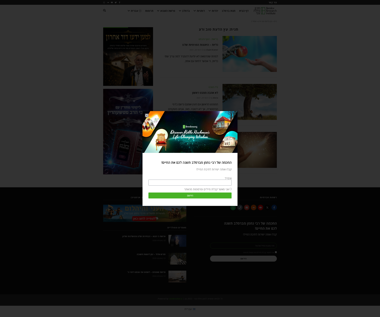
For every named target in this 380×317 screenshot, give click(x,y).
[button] (146, 115)
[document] (190, 158)
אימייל (228, 178)
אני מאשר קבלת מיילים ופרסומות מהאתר (206, 189)
